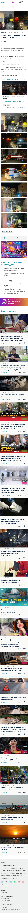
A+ (5, 41)
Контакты (4, 907)
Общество (4, 343)
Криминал (4, 526)
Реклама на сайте (6, 904)
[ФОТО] (14, 475)
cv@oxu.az (4, 892)
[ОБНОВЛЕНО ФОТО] (14, 745)
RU (21, 2)
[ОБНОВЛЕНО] (14, 627)
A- (1, 41)
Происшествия (5, 399)
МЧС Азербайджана (7, 231)
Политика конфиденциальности (10, 909)
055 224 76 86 (5, 900)
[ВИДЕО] (14, 323)
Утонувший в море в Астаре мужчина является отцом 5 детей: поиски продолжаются (14, 291)
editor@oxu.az (5, 898)
